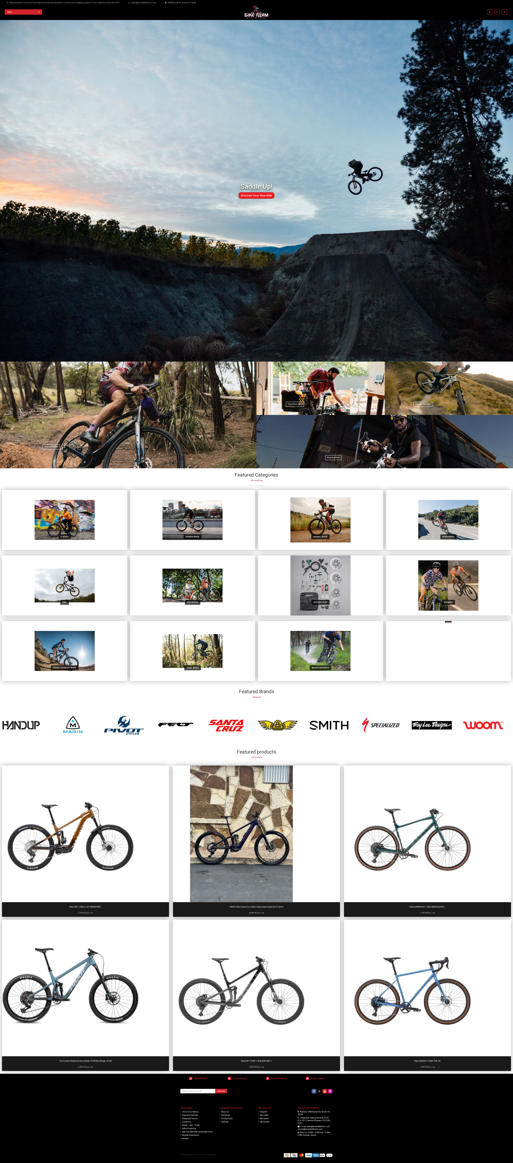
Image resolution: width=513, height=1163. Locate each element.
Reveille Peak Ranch (190, 1135)
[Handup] (25, 725)
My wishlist (264, 1122)
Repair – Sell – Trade (191, 1125)
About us (225, 1112)
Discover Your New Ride (256, 195)
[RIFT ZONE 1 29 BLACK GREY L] (256, 988)
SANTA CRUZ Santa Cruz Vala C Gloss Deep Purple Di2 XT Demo (256, 907)
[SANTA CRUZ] (231, 725)
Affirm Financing (189, 1128)
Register (263, 1112)
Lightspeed (211, 1154)
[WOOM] (487, 725)
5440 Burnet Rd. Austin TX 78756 (181, 3)
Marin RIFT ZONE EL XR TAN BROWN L (85, 907)
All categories (257, 480)
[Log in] (490, 12)
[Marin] (77, 725)
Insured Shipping (278, 1078)
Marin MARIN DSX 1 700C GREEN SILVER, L (427, 907)
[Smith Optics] (333, 725)
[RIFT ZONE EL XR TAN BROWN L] (85, 834)
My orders (264, 1115)
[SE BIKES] (282, 725)
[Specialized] (384, 725)
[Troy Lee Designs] (436, 725)
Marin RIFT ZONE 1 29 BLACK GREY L (256, 1061)
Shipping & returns (190, 1118)
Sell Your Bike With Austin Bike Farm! (197, 1132)
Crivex (193, 1154)
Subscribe (221, 1091)
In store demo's (318, 1078)
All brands (256, 697)
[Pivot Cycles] (128, 725)
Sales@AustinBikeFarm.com (144, 3)
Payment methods (190, 1115)
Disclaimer (225, 1115)
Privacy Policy (227, 1118)
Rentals (185, 1138)
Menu (9, 12)
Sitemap (224, 1122)
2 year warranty (239, 1078)
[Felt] (179, 725)
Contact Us (186, 1122)
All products (257, 757)
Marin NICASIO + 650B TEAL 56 (427, 1061)
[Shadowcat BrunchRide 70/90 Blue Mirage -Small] (85, 988)
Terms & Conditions (190, 1112)
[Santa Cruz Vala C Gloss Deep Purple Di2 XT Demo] (256, 834)
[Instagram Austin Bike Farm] (330, 1091)
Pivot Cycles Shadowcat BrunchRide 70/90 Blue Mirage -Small (85, 1061)
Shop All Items (200, 1078)
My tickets (264, 1118)
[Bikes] (448, 651)
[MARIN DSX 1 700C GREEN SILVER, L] (427, 834)
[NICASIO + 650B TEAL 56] (427, 988)
